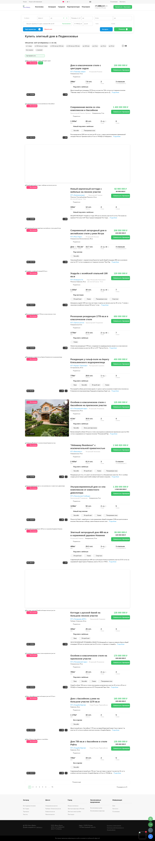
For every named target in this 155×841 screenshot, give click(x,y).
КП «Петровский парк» (78, 409)
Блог (113, 806)
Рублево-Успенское (76, 621)
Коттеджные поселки (29, 806)
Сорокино (101, 366)
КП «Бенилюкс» (76, 451)
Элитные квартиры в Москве (76, 809)
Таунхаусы (26, 812)
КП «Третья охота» (77, 323)
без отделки (29, 50)
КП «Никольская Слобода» (80, 496)
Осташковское (74, 368)
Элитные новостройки (74, 812)
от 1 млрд (29, 46)
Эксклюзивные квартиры (97, 811)
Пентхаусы (71, 814)
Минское (73, 197)
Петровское (100, 409)
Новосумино (102, 280)
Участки (25, 814)
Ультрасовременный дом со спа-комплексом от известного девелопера (88, 490)
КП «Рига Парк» (76, 237)
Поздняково (99, 323)
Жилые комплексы (73, 806)
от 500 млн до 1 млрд (41, 46)
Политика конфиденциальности (115, 828)
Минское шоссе (50, 814)
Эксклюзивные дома (96, 808)
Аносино (96, 237)
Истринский (93, 72)
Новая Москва (94, 705)
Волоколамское (84, 239)
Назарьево (102, 619)
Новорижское (74, 74)
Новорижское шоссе (51, 806)
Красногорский (74, 113)
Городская (61, 7)
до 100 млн (86, 46)
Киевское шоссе (50, 812)
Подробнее (115, 92)
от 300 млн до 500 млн (57, 46)
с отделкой (39, 50)
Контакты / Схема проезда (114, 825)
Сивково (99, 195)
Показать (122, 29)
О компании (114, 2)
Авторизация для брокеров (129, 1)
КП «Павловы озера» (78, 72)
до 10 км (95, 46)
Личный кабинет (111, 830)
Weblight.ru (39, 827)
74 (52, 787)
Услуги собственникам (35, 2)
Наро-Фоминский (92, 280)
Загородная (52, 7)
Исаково (99, 72)
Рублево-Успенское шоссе (53, 809)
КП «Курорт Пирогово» (79, 366)
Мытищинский (93, 366)
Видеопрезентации (73, 7)
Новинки (81, 538)
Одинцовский (92, 195)
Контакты (122, 2)
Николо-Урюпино (85, 113)
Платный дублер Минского (84, 197)
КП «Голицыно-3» (76, 280)
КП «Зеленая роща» (77, 195)
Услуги (25, 2)
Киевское (79, 282)
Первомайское (103, 705)
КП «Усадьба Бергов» (78, 705)
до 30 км (111, 46)
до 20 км (103, 46)
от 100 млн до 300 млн (73, 46)
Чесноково (97, 452)
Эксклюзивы (39, 7)
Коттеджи (26, 809)
